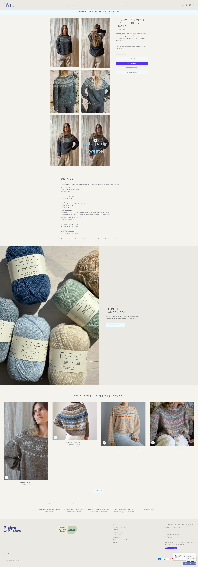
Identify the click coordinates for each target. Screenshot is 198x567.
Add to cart (131, 58)
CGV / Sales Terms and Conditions (121, 540)
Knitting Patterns (89, 5)
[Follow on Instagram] (4, 554)
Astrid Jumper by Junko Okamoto (172, 448)
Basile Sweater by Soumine (75, 442)
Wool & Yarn (76, 5)
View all (99, 491)
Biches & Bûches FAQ (118, 532)
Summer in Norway (26, 482)
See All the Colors (115, 325)
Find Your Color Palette (129, 5)
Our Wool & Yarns (117, 534)
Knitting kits (64, 5)
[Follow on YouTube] (8, 554)
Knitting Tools (113, 5)
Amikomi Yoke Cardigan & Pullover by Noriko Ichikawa (123, 448)
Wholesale (115, 542)
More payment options (131, 67)
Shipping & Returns (117, 537)
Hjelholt (102, 5)
